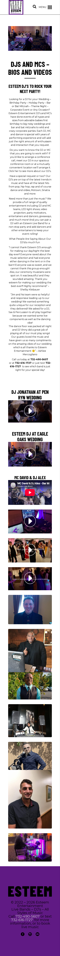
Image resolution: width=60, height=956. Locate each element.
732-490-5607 (28, 916)
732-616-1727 (23, 363)
